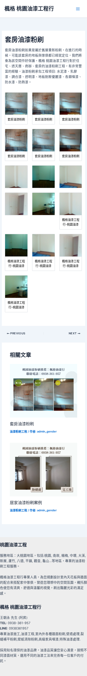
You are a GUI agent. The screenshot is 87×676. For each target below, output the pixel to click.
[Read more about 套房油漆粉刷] (43, 391)
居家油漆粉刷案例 (26, 502)
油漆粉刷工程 (18, 431)
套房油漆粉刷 (22, 423)
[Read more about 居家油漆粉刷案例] (43, 469)
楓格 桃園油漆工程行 (29, 8)
